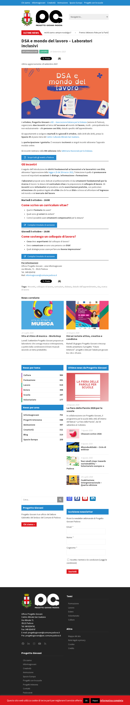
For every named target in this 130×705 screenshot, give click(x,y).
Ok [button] (86, 700)
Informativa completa (111, 700)
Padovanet (27, 692)
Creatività (51, 2)
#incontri (31, 286)
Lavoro (44, 51)
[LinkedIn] (93, 498)
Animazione (62, 2)
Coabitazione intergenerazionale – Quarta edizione (91, 482)
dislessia (68, 286)
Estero (26, 390)
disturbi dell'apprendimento (84, 286)
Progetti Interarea (32, 420)
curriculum (58, 286)
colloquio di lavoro (44, 286)
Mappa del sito (74, 636)
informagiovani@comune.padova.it (41, 275)
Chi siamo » (29, 524)
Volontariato (29, 399)
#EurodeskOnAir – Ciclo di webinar (93, 448)
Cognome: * (72, 547)
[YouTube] (85, 498)
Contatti (26, 688)
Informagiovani (38, 2)
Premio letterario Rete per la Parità (87, 32)
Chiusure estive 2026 (91, 434)
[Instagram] (69, 498)
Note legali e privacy (76, 640)
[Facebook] (77, 498)
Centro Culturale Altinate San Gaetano (62, 137)
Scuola (26, 394)
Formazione (29, 380)
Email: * (70, 527)
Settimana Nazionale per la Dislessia (77, 151)
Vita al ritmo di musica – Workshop (41, 336)
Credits (71, 648)
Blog (25, 434)
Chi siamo (25, 2)
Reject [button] (95, 700)
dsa (98, 286)
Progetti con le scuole (93, 2)
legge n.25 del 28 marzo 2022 (61, 172)
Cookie (71, 644)
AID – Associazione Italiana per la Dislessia (69, 122)
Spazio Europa (76, 2)
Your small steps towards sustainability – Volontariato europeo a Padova (86, 465)
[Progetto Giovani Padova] (41, 24)
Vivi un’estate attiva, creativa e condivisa (84, 337)
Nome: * (70, 537)
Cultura (27, 375)
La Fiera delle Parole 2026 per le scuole (84, 409)
